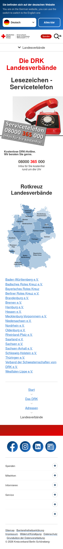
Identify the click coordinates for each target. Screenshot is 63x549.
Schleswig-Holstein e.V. (21, 353)
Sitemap (9, 530)
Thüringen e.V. (15, 357)
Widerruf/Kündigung (30, 534)
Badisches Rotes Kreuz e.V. (24, 284)
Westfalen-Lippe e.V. (19, 371)
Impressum (11, 534)
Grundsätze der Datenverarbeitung (26, 538)
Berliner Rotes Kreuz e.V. (22, 293)
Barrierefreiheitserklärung (30, 530)
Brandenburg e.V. (17, 298)
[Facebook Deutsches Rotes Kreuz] (12, 446)
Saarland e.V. (14, 339)
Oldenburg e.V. (15, 330)
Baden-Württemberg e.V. (22, 279)
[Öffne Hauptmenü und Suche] (58, 36)
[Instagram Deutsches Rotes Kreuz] (25, 446)
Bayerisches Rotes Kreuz (22, 288)
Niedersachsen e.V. (18, 320)
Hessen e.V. (13, 311)
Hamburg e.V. (14, 307)
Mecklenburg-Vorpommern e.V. (26, 316)
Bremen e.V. (13, 302)
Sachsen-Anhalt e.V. (19, 348)
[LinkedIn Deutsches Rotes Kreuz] (38, 446)
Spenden (46, 36)
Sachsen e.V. (14, 343)
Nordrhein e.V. (15, 325)
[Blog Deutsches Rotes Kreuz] (50, 446)
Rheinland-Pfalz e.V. (19, 334)
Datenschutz (50, 534)
